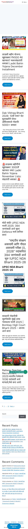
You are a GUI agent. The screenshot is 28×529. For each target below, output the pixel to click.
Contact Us (13, 522)
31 (8, 406)
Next (12, 406)
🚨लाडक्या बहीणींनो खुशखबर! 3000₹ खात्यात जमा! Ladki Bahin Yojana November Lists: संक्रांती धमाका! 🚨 (11, 172)
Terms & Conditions (18, 523)
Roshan (4, 489)
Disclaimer (20, 522)
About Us (7, 522)
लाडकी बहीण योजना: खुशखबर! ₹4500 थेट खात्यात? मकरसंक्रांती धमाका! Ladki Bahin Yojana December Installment (12, 62)
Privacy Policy (8, 523)
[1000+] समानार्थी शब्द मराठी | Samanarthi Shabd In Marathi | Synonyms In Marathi (13, 476)
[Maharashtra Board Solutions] (8, 2)
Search (4, 414)
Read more (9, 85)
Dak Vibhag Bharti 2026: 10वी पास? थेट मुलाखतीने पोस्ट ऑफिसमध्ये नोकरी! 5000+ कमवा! (13, 118)
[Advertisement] (14, 20)
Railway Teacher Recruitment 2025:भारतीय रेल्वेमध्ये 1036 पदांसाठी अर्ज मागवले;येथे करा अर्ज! (12, 376)
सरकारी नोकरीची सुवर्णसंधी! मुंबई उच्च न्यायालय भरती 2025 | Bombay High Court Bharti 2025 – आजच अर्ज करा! (13, 323)
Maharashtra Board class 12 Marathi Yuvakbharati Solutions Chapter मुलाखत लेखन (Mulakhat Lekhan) (13, 468)
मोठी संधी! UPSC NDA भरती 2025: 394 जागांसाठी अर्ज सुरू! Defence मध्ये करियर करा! (13, 228)
